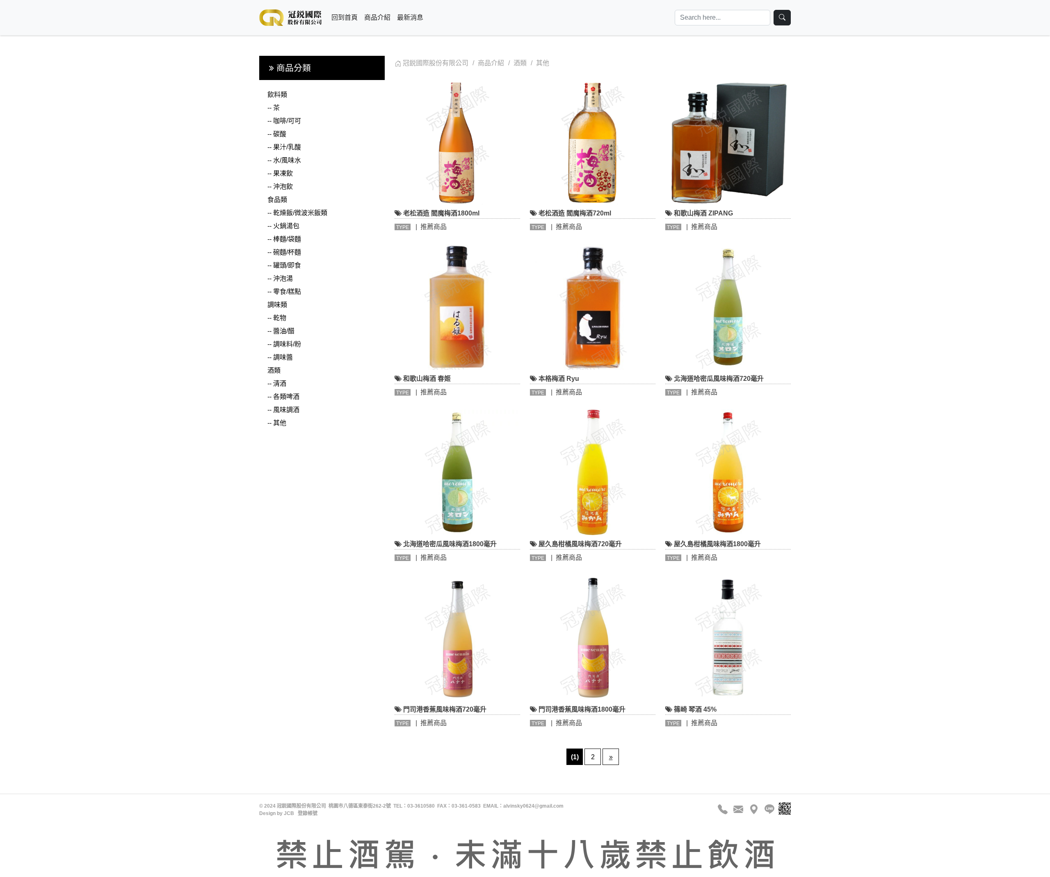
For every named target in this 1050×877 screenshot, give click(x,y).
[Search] (782, 17)
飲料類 (277, 94)
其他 (276, 422)
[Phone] (724, 809)
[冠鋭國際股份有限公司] (290, 17)
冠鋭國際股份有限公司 (435, 63)
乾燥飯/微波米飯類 (297, 212)
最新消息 (410, 17)
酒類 (274, 370)
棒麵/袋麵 (284, 239)
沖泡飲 (280, 186)
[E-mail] (738, 809)
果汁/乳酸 (284, 147)
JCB (289, 813)
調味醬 (280, 357)
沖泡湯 (280, 278)
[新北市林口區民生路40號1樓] (754, 809)
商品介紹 (377, 17)
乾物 (276, 317)
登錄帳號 (307, 813)
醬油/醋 (280, 330)
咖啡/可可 (284, 120)
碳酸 (276, 134)
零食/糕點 (284, 291)
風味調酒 (283, 409)
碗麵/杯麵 (284, 252)
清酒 (276, 383)
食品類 (277, 199)
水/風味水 (284, 160)
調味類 (277, 304)
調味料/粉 (284, 344)
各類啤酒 (283, 396)
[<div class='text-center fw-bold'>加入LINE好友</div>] (768, 809)
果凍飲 (280, 173)
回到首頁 (344, 17)
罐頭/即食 (284, 265)
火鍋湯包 (283, 225)
